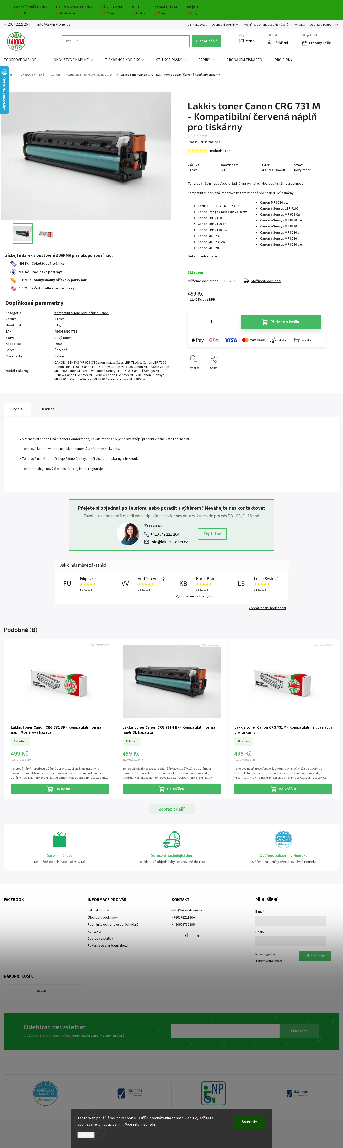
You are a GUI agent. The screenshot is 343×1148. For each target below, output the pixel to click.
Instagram (198, 936)
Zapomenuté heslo (268, 960)
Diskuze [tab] (48, 409)
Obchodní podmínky (225, 25)
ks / (43, 991)
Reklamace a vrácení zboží (108, 945)
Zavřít (317, 376)
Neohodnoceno (221, 151)
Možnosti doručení (266, 281)
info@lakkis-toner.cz (169, 542)
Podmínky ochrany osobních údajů (265, 25)
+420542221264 (183, 917)
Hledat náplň (207, 41)
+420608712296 (183, 924)
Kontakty (299, 25)
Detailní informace (202, 256)
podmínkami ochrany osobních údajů (98, 1035)
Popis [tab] (18, 409)
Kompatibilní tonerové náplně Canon (81, 313)
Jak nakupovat (197, 25)
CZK (249, 41)
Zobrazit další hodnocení (267, 608)
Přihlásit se (299, 1031)
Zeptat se (212, 534)
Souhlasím (250, 1122)
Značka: (204, 142)
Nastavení (86, 1134)
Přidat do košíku (285, 322)
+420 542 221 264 (164, 534)
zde (152, 1124)
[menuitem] (25, 60)
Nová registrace (266, 954)
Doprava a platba (320, 25)
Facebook (186, 936)
